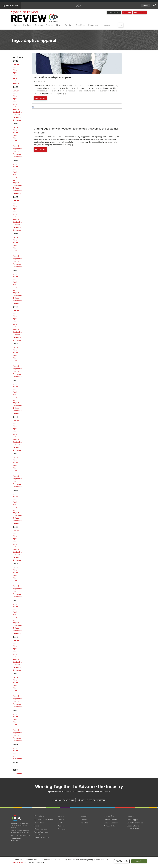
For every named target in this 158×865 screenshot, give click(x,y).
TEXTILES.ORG (12, 6)
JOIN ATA (146, 5)
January (16, 65)
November (17, 117)
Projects (49, 25)
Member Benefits (110, 820)
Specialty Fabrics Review (43, 820)
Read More (40, 98)
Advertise (84, 823)
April (15, 73)
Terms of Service (18, 862)
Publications (62, 829)
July (14, 81)
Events (68, 25)
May (14, 75)
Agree (138, 861)
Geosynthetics (39, 823)
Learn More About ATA (63, 800)
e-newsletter (140, 12)
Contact (84, 820)
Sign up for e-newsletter (93, 800)
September (17, 112)
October (16, 115)
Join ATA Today (109, 826)
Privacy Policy (122, 861)
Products (27, 25)
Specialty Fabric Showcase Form (133, 827)
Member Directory (111, 823)
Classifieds (80, 25)
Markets (16, 25)
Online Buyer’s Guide (135, 823)
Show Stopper (132, 820)
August (16, 83)
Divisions (61, 826)
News (58, 25)
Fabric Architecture (41, 838)
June (15, 78)
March (15, 67)
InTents (36, 826)
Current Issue (114, 12)
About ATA (62, 820)
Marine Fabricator (41, 829)
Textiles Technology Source (41, 833)
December (17, 120)
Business (39, 25)
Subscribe (127, 12)
